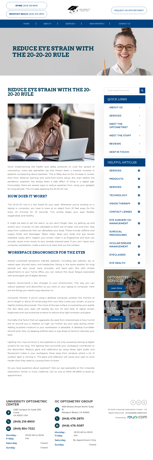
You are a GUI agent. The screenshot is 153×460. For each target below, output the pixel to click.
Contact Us (124, 24)
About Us (116, 107)
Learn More (116, 288)
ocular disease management (120, 245)
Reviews (115, 143)
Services (115, 115)
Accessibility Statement (136, 413)
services (115, 187)
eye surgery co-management (120, 222)
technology (118, 195)
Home (26, 24)
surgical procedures (118, 233)
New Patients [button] (96, 24)
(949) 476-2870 (73, 418)
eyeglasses (117, 254)
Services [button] (70, 24)
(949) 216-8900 (24, 421)
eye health (117, 263)
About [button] (47, 24)
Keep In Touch (119, 152)
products (116, 178)
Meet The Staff (120, 135)
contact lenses (120, 211)
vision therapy (119, 203)
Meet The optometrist (118, 125)
